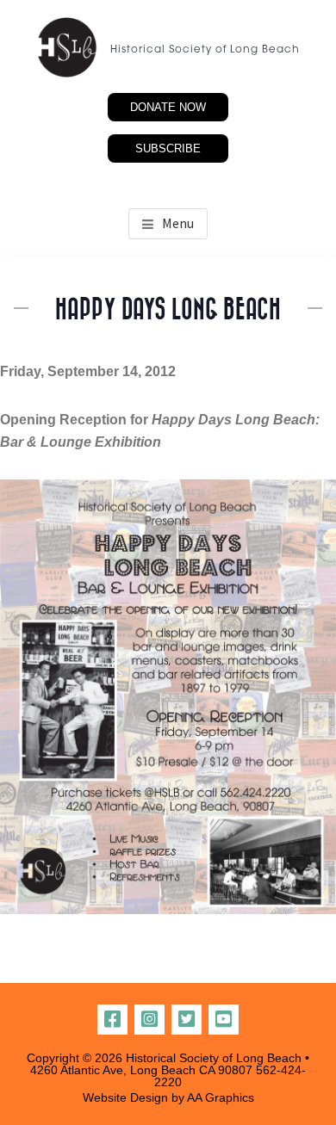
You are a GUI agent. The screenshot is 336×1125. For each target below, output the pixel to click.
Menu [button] (178, 223)
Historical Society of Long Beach (205, 50)
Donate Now (168, 107)
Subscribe (168, 148)
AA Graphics (220, 1097)
